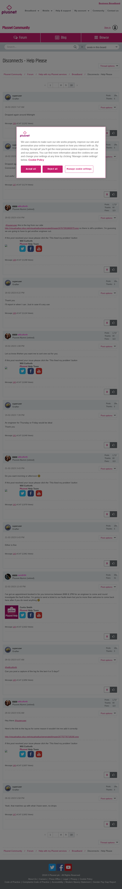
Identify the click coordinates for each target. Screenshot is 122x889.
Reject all (53, 169)
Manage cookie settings (79, 169)
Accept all (31, 169)
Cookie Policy (36, 160)
